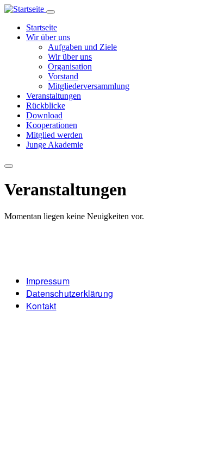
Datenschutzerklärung (69, 293)
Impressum (48, 281)
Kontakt (41, 306)
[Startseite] (25, 9)
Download (44, 115)
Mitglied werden (54, 134)
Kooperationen (51, 125)
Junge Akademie (54, 144)
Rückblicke (45, 105)
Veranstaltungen (53, 95)
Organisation (70, 66)
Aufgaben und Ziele (82, 47)
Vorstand (63, 76)
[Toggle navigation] (50, 12)
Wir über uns (48, 37)
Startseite (41, 27)
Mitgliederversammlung (88, 86)
